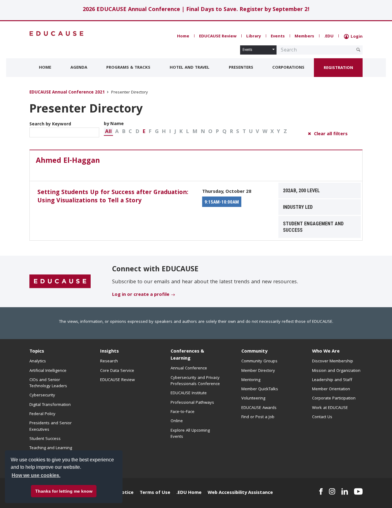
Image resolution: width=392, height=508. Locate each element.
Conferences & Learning (187, 355)
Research (109, 361)
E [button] (143, 132)
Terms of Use (155, 493)
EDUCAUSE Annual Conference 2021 (67, 92)
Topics (36, 352)
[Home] (56, 33)
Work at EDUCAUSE (330, 408)
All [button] (108, 132)
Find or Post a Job (257, 417)
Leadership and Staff (332, 380)
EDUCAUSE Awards (259, 408)
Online (177, 421)
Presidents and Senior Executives (50, 426)
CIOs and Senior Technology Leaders (48, 383)
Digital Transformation (50, 405)
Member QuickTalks (259, 389)
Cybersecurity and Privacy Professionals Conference (195, 381)
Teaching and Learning (50, 448)
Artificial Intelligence (47, 371)
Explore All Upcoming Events (190, 433)
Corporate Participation (334, 398)
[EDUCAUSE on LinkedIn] (344, 491)
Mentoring (250, 380)
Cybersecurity (42, 395)
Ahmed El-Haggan (68, 161)
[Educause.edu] (60, 282)
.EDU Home (189, 493)
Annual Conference (189, 368)
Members (304, 36)
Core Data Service (117, 371)
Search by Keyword (50, 124)
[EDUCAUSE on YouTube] (358, 491)
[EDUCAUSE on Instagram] (332, 491)
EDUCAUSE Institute (189, 393)
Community (254, 352)
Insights (109, 352)
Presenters (241, 67)
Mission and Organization (336, 371)
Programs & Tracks (128, 67)
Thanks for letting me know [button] (63, 491)
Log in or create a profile (140, 295)
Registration (338, 68)
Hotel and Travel (189, 67)
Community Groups (259, 361)
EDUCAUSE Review (217, 36)
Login (356, 36)
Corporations (288, 67)
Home (183, 36)
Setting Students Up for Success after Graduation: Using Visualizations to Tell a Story (112, 197)
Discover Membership (332, 361)
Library (253, 36)
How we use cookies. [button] (36, 475)
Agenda (78, 67)
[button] (108, 132)
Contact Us (322, 417)
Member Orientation (331, 389)
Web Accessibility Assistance (240, 493)
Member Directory (258, 371)
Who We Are (326, 352)
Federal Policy (42, 414)
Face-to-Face (182, 412)
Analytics (37, 361)
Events (278, 36)
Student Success (45, 439)
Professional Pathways (192, 402)
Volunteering (253, 398)
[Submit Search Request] (358, 49)
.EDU (329, 36)
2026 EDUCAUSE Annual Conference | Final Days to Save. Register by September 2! (196, 10)
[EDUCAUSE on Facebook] (320, 491)
